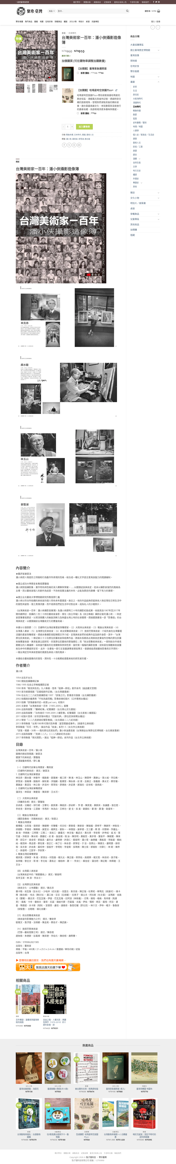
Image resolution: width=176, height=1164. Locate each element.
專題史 (136, 182)
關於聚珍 (76, 2)
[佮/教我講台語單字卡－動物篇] (58, 1113)
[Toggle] (158, 50)
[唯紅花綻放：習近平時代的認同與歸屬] (144, 1113)
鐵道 (66, 21)
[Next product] (153, 27)
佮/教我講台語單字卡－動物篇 (58, 1135)
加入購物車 (84, 126)
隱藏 (132, 235)
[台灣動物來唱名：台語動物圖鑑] (29, 1113)
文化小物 (73, 21)
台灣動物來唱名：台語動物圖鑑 (28, 1135)
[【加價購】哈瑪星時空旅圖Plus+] (87, 1113)
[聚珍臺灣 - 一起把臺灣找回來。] (29, 11)
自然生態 (137, 162)
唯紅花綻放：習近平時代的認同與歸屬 (144, 1135)
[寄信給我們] (159, 2)
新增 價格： (95, 73)
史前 (135, 86)
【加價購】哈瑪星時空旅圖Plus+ (86, 1135)
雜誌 (132, 192)
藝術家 (75, 139)
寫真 (135, 118)
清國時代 (137, 102)
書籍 (36, 21)
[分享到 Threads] (74, 145)
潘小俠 (69, 139)
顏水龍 (87, 139)
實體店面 (87, 2)
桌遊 (88, 21)
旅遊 (135, 150)
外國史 (136, 178)
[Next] (53, 56)
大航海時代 (138, 98)
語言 (135, 154)
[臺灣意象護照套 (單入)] (115, 1068)
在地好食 (49, 21)
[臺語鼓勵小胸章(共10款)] (58, 1068)
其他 (135, 186)
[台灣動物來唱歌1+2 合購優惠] (115, 1113)
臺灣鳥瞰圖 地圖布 (144, 1089)
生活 (135, 90)
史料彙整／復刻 (139, 122)
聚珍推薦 (19, 21)
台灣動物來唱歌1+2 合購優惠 (115, 1135)
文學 (135, 166)
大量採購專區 (137, 44)
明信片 (81, 21)
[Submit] (127, 11)
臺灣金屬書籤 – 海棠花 (29, 1089)
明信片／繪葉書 (138, 203)
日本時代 (137, 106)
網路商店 (97, 2)
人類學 (136, 130)
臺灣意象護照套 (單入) (115, 1089)
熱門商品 (28, 21)
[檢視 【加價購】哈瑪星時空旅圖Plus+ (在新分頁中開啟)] (116, 90)
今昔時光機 (134, 2)
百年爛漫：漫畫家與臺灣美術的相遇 (27, 1021)
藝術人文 (137, 142)
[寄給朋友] (79, 145)
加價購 (133, 229)
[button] (152, 11)
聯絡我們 (145, 2)
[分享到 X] (69, 145)
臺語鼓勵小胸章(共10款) (57, 1089)
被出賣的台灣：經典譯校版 (86, 1089)
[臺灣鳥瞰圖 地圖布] (144, 1068)
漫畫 (135, 158)
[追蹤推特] (156, 2)
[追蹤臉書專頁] (153, 2)
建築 (135, 138)
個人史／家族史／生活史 (143, 134)
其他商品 (134, 224)
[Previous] (20, 56)
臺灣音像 (134, 55)
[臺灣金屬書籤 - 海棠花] (29, 1068)
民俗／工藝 (138, 146)
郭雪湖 (81, 139)
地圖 (42, 21)
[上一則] (158, 27)
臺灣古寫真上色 (120, 2)
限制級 (133, 60)
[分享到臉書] (64, 145)
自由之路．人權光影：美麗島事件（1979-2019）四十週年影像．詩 (54, 1022)
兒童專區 (95, 21)
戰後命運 (137, 110)
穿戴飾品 (58, 21)
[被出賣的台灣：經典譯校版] (87, 1068)
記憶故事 (107, 2)
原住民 (136, 94)
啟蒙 (135, 114)
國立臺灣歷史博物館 (140, 50)
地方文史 (137, 170)
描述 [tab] (18, 161)
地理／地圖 (138, 126)
